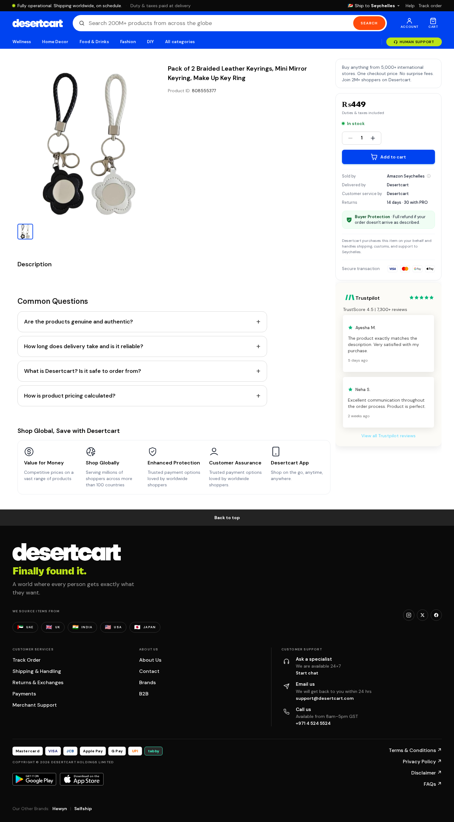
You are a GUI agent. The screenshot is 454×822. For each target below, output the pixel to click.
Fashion (128, 41)
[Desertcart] (37, 23)
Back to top (227, 517)
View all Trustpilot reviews (388, 436)
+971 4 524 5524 (313, 723)
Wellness (21, 41)
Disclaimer (426, 772)
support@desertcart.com (325, 698)
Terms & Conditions (415, 750)
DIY (150, 41)
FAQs (433, 784)
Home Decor (55, 41)
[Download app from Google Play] (34, 779)
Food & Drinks (94, 41)
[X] (422, 615)
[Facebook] (436, 615)
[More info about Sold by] (429, 176)
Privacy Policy (422, 761)
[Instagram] (408, 615)
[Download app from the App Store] (82, 779)
